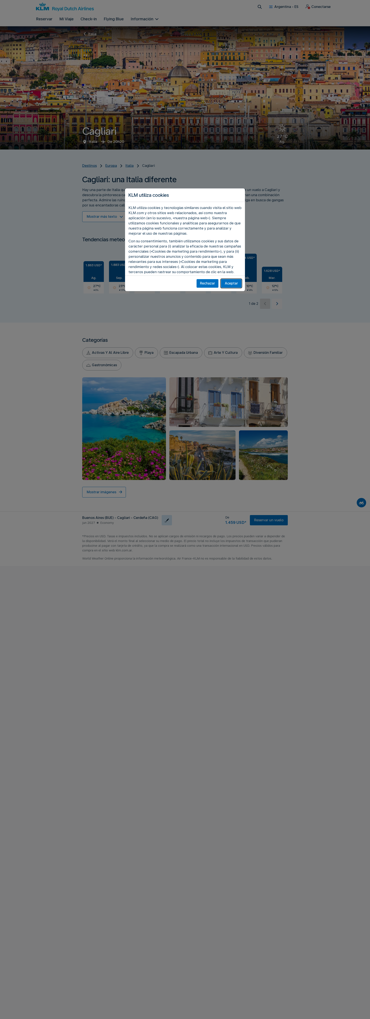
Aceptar (231, 283)
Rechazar (207, 283)
